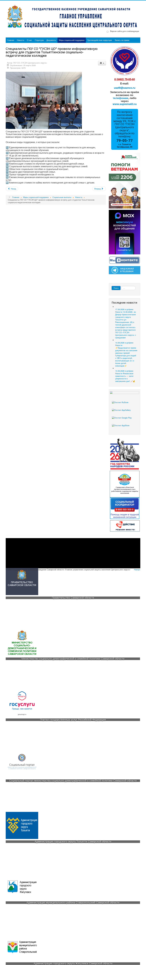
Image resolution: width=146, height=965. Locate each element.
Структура (39, 40)
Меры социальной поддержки (71, 40)
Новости (20, 40)
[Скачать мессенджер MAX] (124, 231)
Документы (51, 40)
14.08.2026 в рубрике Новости (126, 354)
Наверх (137, 569)
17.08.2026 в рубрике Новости (125, 323)
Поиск (116, 288)
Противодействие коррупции (99, 40)
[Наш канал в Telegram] (124, 269)
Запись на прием (122, 40)
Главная (10, 40)
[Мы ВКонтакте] (124, 260)
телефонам (120, 98)
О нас (29, 40)
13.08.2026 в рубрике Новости (125, 375)
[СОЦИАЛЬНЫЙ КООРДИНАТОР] (124, 508)
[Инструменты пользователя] (102, 63)
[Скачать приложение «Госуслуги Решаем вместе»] (124, 405)
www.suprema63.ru (125, 104)
